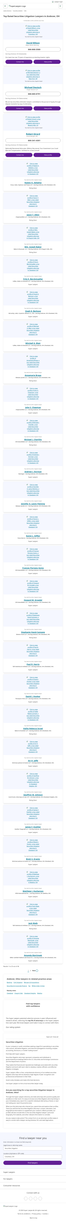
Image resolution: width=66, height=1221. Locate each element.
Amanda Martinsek (33, 955)
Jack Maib (33, 923)
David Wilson (33, 42)
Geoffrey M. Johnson (33, 794)
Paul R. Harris (33, 664)
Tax (29, 986)
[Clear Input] (60, 1148)
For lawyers (7, 1179)
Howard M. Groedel (33, 600)
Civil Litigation (18, 982)
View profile (48, 62)
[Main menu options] (5, 6)
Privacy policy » (37, 1214)
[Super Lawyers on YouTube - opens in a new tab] (35, 1198)
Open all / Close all (52, 1037)
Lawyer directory (7, 10)
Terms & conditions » (24, 1214)
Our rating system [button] (13, 1027)
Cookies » (45, 1214)
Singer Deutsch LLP (32, 89)
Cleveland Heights (30, 993)
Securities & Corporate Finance (17, 986)
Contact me (20, 62)
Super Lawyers (9, 1172)
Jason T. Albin (33, 214)
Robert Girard (33, 133)
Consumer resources (11, 1185)
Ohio (25, 10)
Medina (39, 993)
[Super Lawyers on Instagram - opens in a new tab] (30, 1198)
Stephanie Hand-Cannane (33, 632)
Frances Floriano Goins (33, 568)
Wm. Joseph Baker (33, 247)
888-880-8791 (34, 94)
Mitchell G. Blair (33, 343)
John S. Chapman (33, 407)
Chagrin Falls (18, 993)
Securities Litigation (17, 10)
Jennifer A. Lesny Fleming (33, 503)
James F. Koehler (33, 827)
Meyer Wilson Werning (32, 45)
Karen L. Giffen (33, 535)
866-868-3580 (34, 49)
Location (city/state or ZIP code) (13, 1153)
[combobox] (32, 1148)
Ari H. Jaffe (33, 760)
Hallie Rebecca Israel (33, 728)
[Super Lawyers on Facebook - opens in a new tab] (26, 1198)
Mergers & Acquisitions (31, 982)
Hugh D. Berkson (33, 311)
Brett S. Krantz (33, 859)
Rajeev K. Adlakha (33, 182)
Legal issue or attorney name (12, 1145)
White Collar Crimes (38, 986)
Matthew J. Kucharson (33, 891)
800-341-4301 (34, 140)
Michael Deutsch (33, 87)
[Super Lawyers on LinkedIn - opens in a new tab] (40, 1198)
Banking (9, 982)
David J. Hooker (33, 696)
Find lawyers (33, 1163)
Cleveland (10, 993)
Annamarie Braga (33, 375)
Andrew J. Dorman (33, 471)
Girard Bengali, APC (32, 136)
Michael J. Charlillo (33, 439)
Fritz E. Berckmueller (33, 279)
